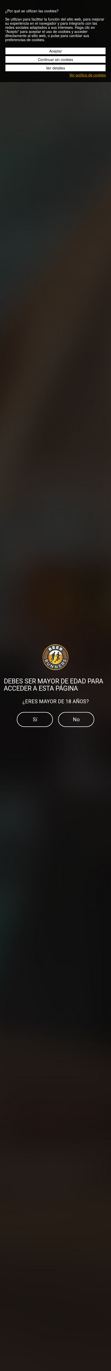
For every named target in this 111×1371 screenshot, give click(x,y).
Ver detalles (55, 68)
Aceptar (55, 51)
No (76, 719)
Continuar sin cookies (55, 59)
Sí (35, 719)
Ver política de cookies (87, 75)
